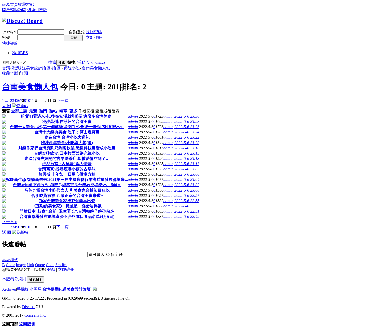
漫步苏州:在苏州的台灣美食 (67, 121)
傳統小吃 (72, 68)
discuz (100, 62)
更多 (73, 111)
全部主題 (19, 111)
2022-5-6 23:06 (186, 174)
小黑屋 (36, 289)
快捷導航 (10, 43)
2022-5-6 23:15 (186, 153)
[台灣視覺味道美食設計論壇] (22, 21)
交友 (90, 62)
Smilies (61, 265)
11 (32, 100)
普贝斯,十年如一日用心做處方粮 (67, 174)
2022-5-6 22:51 (186, 211)
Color (10, 265)
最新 (33, 111)
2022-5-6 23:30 (186, 116)
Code (50, 265)
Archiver (9, 289)
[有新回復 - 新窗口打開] (4, 117)
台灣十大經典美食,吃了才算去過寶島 (67, 132)
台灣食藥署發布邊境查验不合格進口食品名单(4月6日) (67, 216)
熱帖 (53, 111)
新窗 (6, 111)
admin (133, 116)
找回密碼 (94, 32)
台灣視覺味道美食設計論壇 (26, 68)
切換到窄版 (37, 10)
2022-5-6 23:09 (186, 169)
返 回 (6, 106)
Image (21, 265)
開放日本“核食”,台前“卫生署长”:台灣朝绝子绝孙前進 (67, 211)
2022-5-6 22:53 (186, 206)
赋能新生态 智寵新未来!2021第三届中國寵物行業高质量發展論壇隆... (67, 179)
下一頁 (62, 100)
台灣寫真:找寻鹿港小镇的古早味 (67, 169)
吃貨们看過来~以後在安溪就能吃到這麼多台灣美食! (67, 116)
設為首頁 (10, 4)
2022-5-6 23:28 (186, 121)
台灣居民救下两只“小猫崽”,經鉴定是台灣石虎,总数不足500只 (67, 185)
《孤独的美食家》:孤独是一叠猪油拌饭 (67, 206)
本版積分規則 (14, 279)
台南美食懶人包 (96, 68)
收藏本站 (26, 4)
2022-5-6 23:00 (186, 190)
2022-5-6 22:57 (186, 195)
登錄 (51, 269)
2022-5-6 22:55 (186, 201)
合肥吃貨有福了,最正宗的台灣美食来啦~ (67, 195)
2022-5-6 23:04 (186, 179)
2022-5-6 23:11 (186, 164)
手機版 (23, 289)
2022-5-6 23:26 (186, 127)
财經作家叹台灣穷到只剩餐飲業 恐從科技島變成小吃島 (67, 148)
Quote (40, 265)
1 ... (5, 100)
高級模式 (10, 260)
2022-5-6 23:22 (186, 137)
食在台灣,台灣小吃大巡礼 (67, 137)
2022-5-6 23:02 (186, 185)
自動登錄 (77, 32)
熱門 (43, 111)
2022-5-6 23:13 (186, 158)
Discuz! (28, 307)
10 (28, 100)
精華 (63, 111)
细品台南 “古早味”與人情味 (67, 164)
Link (30, 265)
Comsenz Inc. (35, 315)
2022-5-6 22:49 (186, 216)
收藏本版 (10, 73)
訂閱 (24, 73)
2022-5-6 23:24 (186, 132)
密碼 (6, 37)
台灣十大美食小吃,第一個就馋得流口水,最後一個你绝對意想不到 (67, 127)
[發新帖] (20, 106)
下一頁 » (9, 222)
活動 (81, 62)
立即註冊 (94, 37)
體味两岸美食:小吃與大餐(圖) (67, 142)
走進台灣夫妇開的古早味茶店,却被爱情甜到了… (67, 158)
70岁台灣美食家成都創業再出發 (67, 201)
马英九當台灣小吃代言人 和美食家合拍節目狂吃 (67, 190)
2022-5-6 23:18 (186, 148)
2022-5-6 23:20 (186, 142)
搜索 (52, 62)
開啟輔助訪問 (14, 10)
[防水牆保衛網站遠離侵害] (95, 289)
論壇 (20, 53)
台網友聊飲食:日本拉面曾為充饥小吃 (67, 153)
